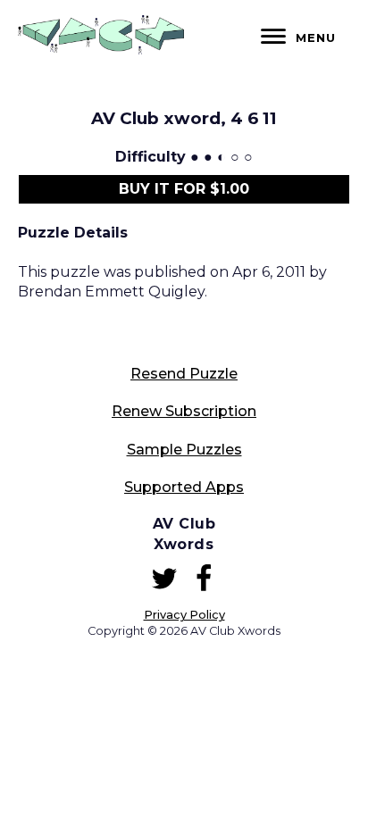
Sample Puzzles (184, 449)
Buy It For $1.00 (184, 188)
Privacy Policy (184, 614)
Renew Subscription (184, 411)
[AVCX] (101, 49)
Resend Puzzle (184, 373)
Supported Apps (184, 487)
